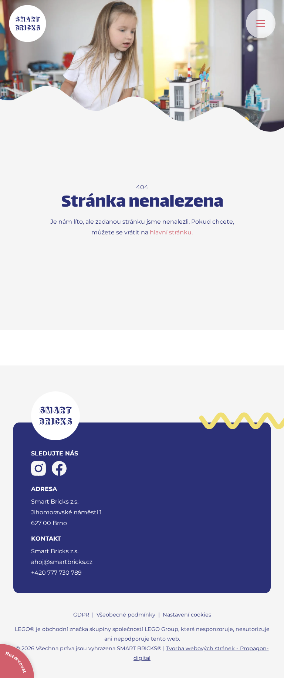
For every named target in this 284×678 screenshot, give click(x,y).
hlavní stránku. (171, 232)
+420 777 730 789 (56, 572)
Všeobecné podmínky (126, 614)
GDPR (81, 614)
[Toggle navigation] (261, 23)
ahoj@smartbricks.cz (61, 561)
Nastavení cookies (187, 614)
